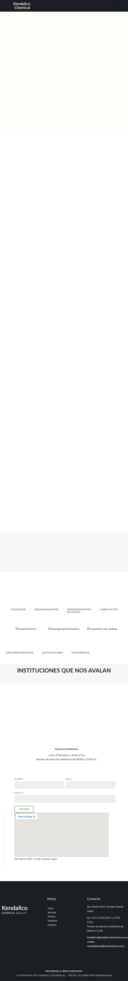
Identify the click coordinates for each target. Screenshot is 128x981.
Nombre (18, 779)
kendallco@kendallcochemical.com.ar (107, 937)
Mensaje (19, 793)
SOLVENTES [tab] (18, 609)
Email (69, 779)
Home (51, 908)
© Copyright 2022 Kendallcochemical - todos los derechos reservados (64, 973)
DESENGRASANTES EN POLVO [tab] (79, 611)
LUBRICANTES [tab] (109, 609)
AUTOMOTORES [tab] (52, 652)
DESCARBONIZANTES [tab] (19, 652)
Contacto (52, 925)
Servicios (52, 913)
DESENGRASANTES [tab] (46, 609)
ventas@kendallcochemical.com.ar (105, 946)
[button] (71, 6)
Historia (51, 917)
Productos (52, 921)
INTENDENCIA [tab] (81, 652)
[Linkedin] (119, 6)
